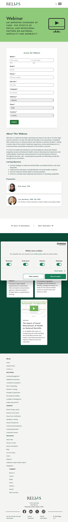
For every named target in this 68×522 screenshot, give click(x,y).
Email (12, 66)
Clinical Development (12, 422)
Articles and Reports (12, 446)
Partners (11, 486)
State (12, 104)
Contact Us (9, 369)
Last (34, 63)
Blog (7, 449)
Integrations (9, 466)
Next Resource (44, 226)
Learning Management (12, 376)
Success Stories (10, 452)
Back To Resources (22, 226)
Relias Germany (13, 492)
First (11, 63)
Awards (11, 489)
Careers (11, 476)
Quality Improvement (12, 402)
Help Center (9, 439)
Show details (58, 271)
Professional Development (14, 426)
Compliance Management (13, 399)
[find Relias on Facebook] (24, 511)
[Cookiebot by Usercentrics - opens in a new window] (58, 244)
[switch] (25, 264)
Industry (13, 97)
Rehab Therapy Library (12, 409)
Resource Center (11, 443)
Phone (12, 74)
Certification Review (12, 432)
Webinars (9, 459)
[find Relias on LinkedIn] (31, 511)
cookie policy (38, 254)
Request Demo (10, 366)
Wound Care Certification (13, 416)
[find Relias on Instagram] (43, 511)
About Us (12, 473)
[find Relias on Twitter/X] (37, 511)
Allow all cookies (55, 276)
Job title (13, 81)
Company (14, 89)
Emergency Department (13, 392)
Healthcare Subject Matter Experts (16, 462)
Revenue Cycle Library (12, 413)
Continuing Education (12, 429)
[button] (60, 3)
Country (13, 112)
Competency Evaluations (13, 383)
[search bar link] (56, 4)
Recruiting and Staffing (12, 396)
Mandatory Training (12, 419)
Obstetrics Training (11, 389)
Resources (10, 436)
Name (12, 57)
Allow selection (33, 276)
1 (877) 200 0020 (34, 503)
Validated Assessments (13, 379)
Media (11, 479)
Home (8, 362)
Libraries (9, 406)
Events (8, 456)
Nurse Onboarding (11, 386)
